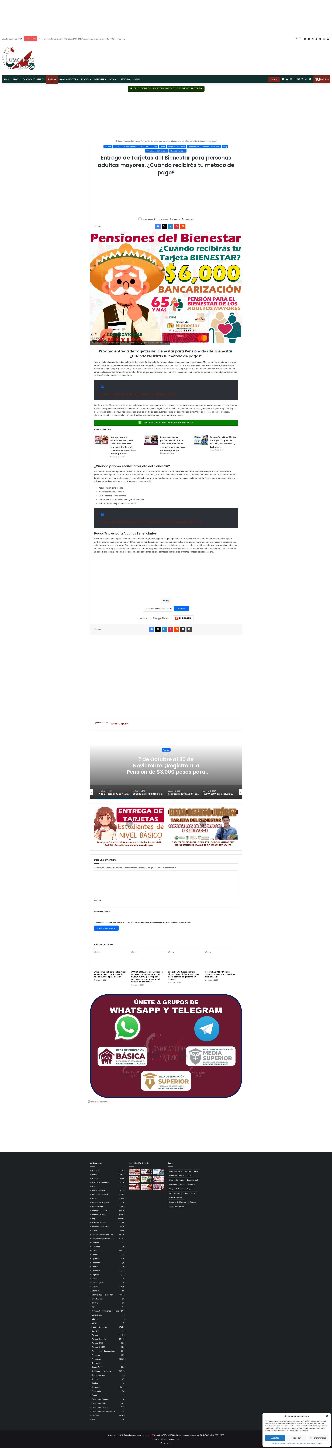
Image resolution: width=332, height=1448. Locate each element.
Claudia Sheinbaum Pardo (102, 1235)
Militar (94, 1323)
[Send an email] (154, 219)
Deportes (95, 1255)
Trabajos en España (100, 1407)
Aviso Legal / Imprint (314, 1443)
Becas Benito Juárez (32, 79)
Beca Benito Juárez (176, 1180)
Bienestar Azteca (99, 1215)
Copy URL (181, 609)
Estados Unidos (98, 1283)
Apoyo (196, 1171)
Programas (96, 1359)
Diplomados (96, 1259)
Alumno (52, 79)
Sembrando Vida (98, 1375)
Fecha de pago (174, 1193)
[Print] (189, 629)
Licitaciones (97, 1315)
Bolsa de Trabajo (99, 1223)
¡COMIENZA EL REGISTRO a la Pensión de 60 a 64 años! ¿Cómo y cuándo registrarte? (166, 765)
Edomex (95, 1267)
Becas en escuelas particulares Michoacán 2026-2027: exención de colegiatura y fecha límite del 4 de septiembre (172, 444)
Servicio (95, 1379)
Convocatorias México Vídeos (104, 1239)
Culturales (96, 1247)
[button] (327, 1416)
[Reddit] (182, 226)
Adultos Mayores (175, 1171)
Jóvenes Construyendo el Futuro (105, 1311)
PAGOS (274, 79)
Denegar (297, 1438)
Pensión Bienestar (99, 1339)
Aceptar (275, 1438)
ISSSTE (95, 1303)
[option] (166, 767)
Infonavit (95, 1291)
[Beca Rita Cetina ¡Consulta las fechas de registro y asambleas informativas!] (134, 1187)
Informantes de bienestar (157, 151)
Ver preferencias (318, 1438)
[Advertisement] (166, 18)
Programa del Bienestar (177, 1202)
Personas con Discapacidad (103, 1351)
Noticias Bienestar (177, 151)
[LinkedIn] (170, 226)
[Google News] (160, 618)
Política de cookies (278, 1443)
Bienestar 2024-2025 (211, 147)
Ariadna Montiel (67, 79)
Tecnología (96, 1391)
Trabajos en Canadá (100, 1399)
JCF (93, 1307)
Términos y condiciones (170, 1439)
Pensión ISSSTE (98, 1347)
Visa (93, 1419)
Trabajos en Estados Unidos (103, 1411)
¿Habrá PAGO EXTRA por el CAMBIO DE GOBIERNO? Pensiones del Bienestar (221, 974)
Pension (194, 1193)
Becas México (193, 147)
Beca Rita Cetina (193, 1180)
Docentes (96, 1263)
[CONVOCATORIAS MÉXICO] (19, 58)
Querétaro (96, 1363)
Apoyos (117, 147)
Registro (193, 1202)
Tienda (126, 79)
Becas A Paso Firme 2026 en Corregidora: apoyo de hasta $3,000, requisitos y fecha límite (75, 39)
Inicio (6, 79)
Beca (189, 1176)
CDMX (94, 1231)
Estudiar (95, 1287)
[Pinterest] (176, 226)
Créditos (95, 1243)
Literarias (95, 1319)
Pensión (85, 79)
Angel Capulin (148, 219)
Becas (112, 79)
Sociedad (95, 1387)
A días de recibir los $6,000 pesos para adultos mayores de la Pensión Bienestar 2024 (151, 522)
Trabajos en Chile (99, 1403)
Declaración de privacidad (296, 1443)
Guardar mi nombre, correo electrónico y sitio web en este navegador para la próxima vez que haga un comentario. (143, 922)
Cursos (95, 1251)
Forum (136, 79)
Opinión (95, 1331)
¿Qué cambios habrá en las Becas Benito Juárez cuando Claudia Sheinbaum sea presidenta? (110, 974)
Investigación (97, 1299)
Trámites (95, 1415)
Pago (186, 1193)
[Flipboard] (183, 618)
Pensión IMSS (97, 1343)
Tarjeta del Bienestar (176, 1206)
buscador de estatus (100, 1227)
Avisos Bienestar (130, 147)
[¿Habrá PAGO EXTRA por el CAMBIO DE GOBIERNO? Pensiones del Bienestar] (221, 960)
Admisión (95, 1170)
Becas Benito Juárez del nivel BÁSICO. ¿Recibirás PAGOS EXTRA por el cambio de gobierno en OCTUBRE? (183, 976)
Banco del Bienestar (149, 147)
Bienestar (99, 79)
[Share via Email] (182, 629)
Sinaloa (95, 1383)
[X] (164, 226)
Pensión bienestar (175, 1198)
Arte (93, 1186)
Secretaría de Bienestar (101, 1371)
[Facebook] (158, 226)
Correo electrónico (102, 911)
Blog (15, 79)
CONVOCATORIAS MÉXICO (165, 1435)
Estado (94, 1279)
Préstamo (96, 1355)
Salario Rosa (97, 1367)
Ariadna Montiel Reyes (101, 1182)
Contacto (155, 1439)
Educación (96, 1271)
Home (119, 141)
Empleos (95, 1275)
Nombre (98, 900)
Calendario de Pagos (183, 1189)
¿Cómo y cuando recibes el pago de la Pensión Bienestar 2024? (138, 394)
